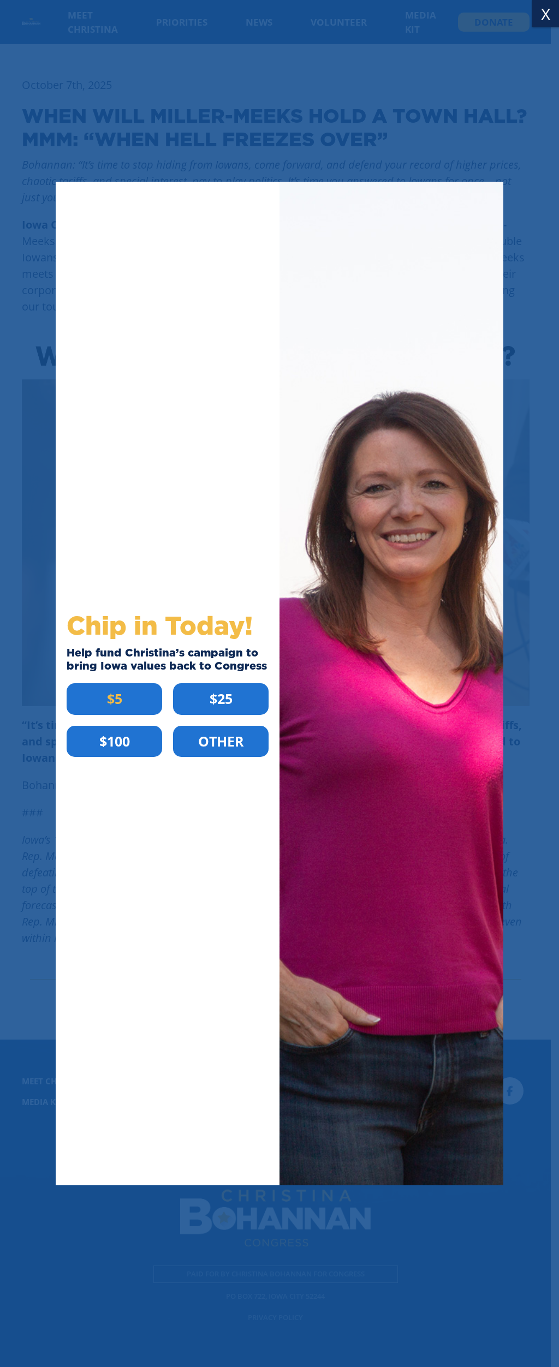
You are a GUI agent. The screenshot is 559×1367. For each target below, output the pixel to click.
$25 (221, 698)
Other (221, 741)
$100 (114, 741)
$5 (114, 698)
